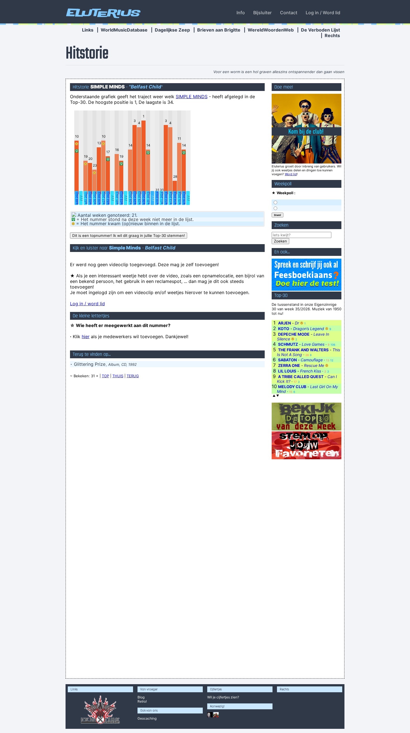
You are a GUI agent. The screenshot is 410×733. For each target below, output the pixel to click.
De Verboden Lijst (320, 30)
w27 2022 (103, 198)
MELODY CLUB (292, 386)
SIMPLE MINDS (192, 96)
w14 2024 (175, 198)
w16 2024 (183, 198)
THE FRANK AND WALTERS (303, 349)
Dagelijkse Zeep (172, 30)
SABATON (287, 359)
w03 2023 (121, 198)
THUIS (117, 376)
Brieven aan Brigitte (218, 30)
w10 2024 (157, 198)
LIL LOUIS (287, 371)
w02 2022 (90, 198)
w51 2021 (85, 198)
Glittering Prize (89, 364)
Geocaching (147, 718)
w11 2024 (161, 198)
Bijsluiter (262, 12)
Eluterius (102, 12)
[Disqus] (167, 453)
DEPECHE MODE (294, 334)
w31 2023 (148, 198)
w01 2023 (117, 198)
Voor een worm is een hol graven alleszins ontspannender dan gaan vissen (278, 71)
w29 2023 (134, 198)
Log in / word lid (87, 303)
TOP (105, 376)
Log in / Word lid (323, 12)
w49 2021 (76, 198)
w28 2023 (130, 198)
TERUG (133, 376)
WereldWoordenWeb (271, 30)
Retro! (142, 701)
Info (241, 12)
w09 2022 (94, 198)
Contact (288, 12)
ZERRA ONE (289, 365)
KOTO (283, 328)
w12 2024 (166, 198)
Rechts (332, 35)
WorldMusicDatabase (124, 30)
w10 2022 (99, 198)
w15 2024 (179, 198)
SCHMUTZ (288, 344)
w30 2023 (143, 198)
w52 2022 (108, 198)
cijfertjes (223, 697)
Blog (141, 697)
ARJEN (284, 323)
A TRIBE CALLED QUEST (301, 376)
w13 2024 (170, 198)
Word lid (291, 174)
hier (86, 336)
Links (87, 30)
